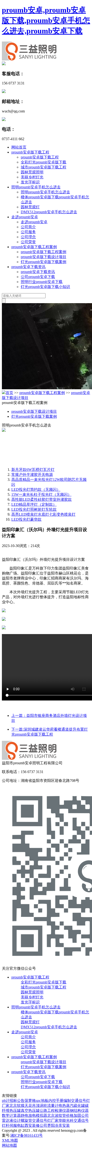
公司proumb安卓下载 (38, 277)
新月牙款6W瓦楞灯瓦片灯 (32, 470)
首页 (9, 393)
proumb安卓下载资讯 (28, 267)
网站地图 (9, 1145)
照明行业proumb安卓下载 (42, 282)
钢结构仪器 (79, 1110)
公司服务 (28, 232)
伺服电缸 (17, 1125)
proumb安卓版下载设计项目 (43, 257)
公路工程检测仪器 (55, 1110)
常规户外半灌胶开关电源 (32, 475)
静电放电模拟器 (34, 1115)
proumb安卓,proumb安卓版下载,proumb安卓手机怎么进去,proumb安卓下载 (46, 20)
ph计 (5, 1101)
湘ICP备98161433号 (26, 1135)
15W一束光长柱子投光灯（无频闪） (41, 494)
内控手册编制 (59, 1101)
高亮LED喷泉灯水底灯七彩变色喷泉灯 (43, 514)
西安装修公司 (36, 1125)
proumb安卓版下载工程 (30, 152)
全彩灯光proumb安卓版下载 (43, 162)
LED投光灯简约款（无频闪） (35, 489)
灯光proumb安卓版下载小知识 (45, 287)
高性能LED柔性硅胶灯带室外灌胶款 (41, 499)
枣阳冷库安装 (58, 1125)
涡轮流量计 (49, 1106)
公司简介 (28, 227)
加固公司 (81, 1115)
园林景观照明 (32, 172)
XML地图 (10, 1140)
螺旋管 (26, 1120)
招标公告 (17, 1101)
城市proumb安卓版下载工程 (43, 167)
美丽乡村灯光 (32, 177)
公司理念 (28, 237)
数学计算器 (11, 1115)
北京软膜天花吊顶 (24, 1106)
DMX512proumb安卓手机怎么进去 (49, 212)
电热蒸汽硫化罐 (72, 1106)
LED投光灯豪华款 (26, 519)
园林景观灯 (30, 207)
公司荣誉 (28, 242)
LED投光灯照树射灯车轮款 (34, 509)
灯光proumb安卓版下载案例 (43, 262)
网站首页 (18, 147)
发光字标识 (30, 182)
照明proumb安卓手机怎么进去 (36, 187)
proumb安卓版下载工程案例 (34, 247)
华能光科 (66, 1120)
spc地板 (42, 1101)
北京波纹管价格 (60, 1115)
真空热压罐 (30, 1110)
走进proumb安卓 (24, 217)
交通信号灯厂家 (45, 1120)
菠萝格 (30, 1101)
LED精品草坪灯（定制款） (34, 504)
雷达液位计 (11, 1120)
